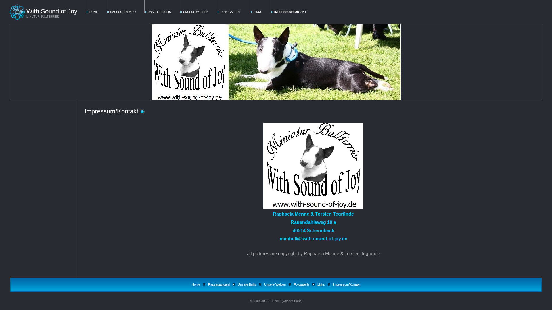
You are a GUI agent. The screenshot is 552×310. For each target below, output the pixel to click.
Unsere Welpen (195, 11)
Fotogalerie (231, 11)
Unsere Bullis (159, 11)
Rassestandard (123, 11)
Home (93, 11)
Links (258, 11)
